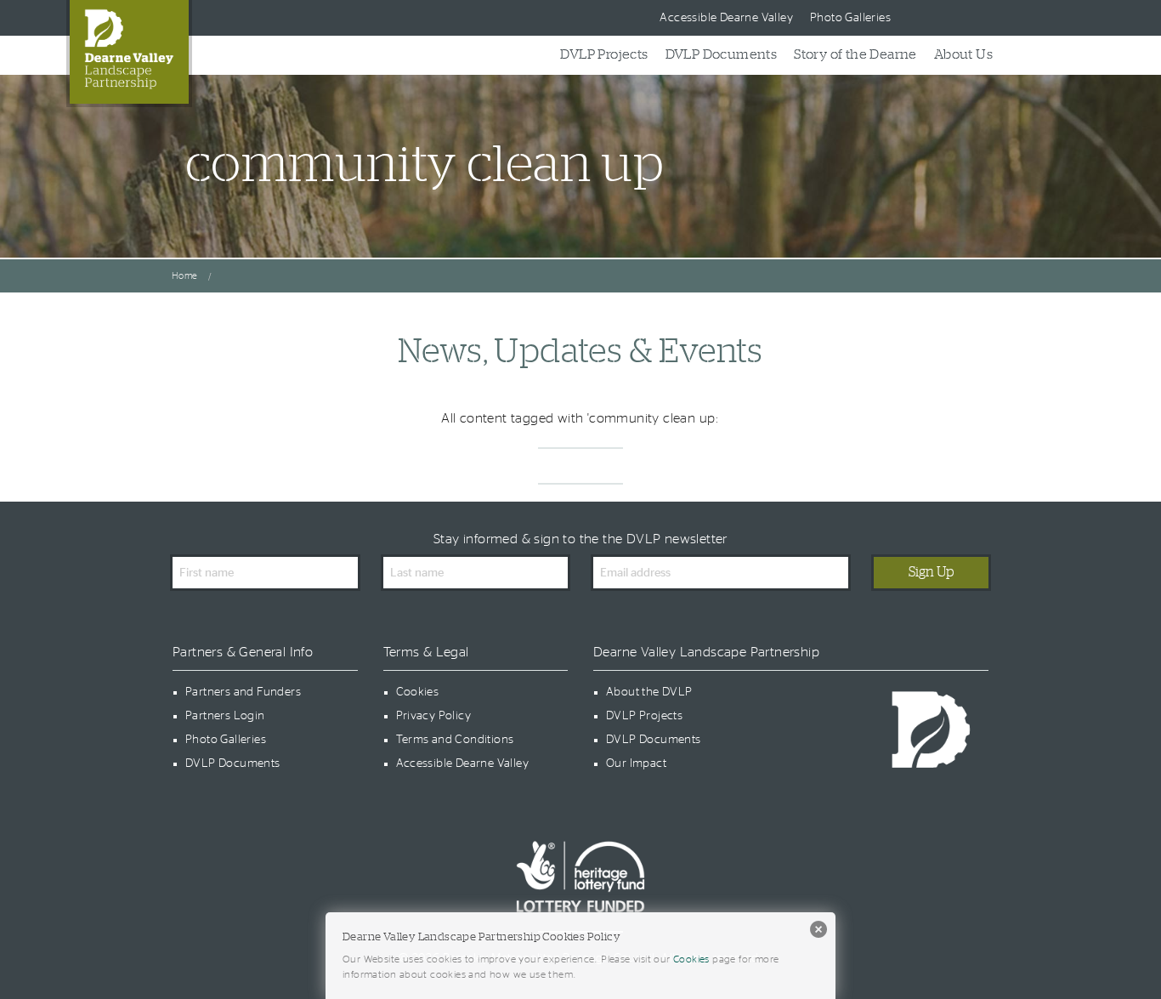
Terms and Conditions (455, 740)
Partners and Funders (243, 692)
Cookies (417, 692)
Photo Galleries (850, 18)
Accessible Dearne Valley (726, 18)
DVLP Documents (721, 54)
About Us (963, 54)
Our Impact (636, 763)
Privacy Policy (434, 716)
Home (185, 276)
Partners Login (225, 716)
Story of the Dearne (855, 54)
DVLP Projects (604, 54)
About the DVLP (649, 692)
